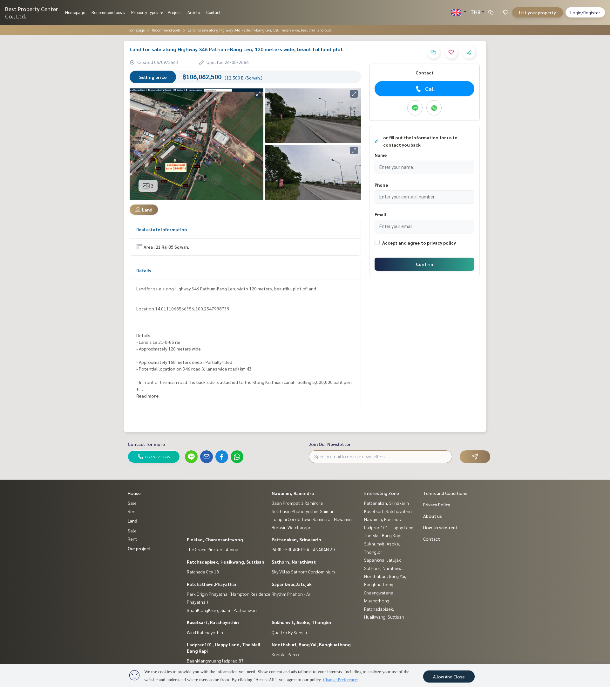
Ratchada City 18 (203, 571)
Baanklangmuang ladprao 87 (215, 660)
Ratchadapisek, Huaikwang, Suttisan (225, 562)
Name (381, 155)
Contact (213, 12)
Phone (381, 185)
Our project (139, 548)
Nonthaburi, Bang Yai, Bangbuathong (311, 644)
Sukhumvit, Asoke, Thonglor (302, 622)
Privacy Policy (436, 504)
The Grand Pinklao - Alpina (212, 549)
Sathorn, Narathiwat (294, 562)
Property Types (145, 12)
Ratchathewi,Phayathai (211, 584)
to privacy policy (438, 243)
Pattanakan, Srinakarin (296, 539)
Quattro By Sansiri (289, 632)
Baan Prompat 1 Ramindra (297, 503)
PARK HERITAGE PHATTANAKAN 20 (303, 549)
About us (432, 516)
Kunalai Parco (285, 654)
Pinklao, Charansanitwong (215, 539)
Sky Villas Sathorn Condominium (303, 571)
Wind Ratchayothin (205, 632)
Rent (132, 511)
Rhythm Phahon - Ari (291, 594)
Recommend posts (108, 12)
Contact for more (146, 444)
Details (143, 270)
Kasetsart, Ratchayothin (213, 622)
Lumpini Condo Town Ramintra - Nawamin (312, 519)
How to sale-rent (440, 527)
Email (380, 214)
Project (174, 12)
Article (193, 12)
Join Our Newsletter (330, 444)
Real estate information (161, 229)
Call (430, 88)
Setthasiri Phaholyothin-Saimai (302, 511)
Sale (132, 503)
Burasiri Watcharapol (292, 527)
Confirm (424, 264)
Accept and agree (401, 243)
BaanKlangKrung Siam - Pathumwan (222, 610)
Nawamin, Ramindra (293, 493)
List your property (537, 12)
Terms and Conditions (445, 493)
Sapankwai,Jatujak (292, 584)
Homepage (75, 12)
